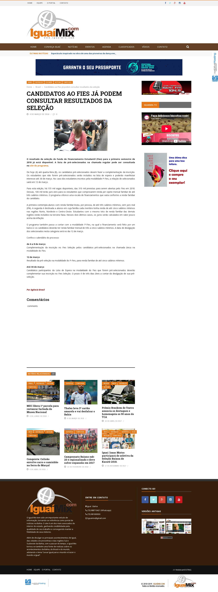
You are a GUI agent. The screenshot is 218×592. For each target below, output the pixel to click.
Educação (49, 82)
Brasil (30, 82)
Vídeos (145, 46)
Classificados (126, 46)
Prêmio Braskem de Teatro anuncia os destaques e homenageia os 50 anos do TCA (118, 412)
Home (29, 3)
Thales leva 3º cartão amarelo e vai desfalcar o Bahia (79, 411)
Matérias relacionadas (39, 374)
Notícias (73, 46)
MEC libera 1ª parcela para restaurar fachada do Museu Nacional (43, 409)
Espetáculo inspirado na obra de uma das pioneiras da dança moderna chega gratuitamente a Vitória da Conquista (108, 53)
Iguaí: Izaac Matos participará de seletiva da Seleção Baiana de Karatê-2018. (117, 457)
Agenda (106, 46)
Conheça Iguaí (52, 46)
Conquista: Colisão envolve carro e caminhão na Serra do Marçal (42, 462)
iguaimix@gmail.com (97, 518)
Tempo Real (67, 82)
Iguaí (134, 432)
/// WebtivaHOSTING (182, 569)
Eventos (90, 46)
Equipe (40, 3)
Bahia (114, 383)
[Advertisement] (81, 340)
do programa (39, 165)
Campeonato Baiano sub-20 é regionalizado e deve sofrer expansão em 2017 (79, 459)
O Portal (51, 3)
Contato (64, 3)
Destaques (39, 82)
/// (53, 374)
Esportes (69, 383)
